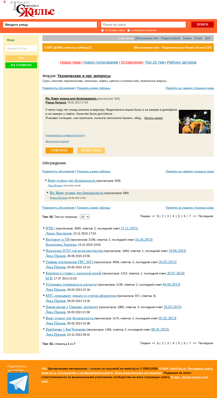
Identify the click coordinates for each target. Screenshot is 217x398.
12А (207, 38)
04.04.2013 (171, 284)
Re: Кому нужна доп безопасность (72, 98)
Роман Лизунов (56, 102)
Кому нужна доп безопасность (72, 180)
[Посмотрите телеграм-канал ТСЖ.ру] (18, 392)
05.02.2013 (167, 318)
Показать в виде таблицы (93, 88)
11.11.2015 (129, 228)
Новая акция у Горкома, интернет (72, 307)
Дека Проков (55, 185)
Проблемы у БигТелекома (66, 329)
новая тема (91, 150)
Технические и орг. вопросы (84, 76)
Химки (187, 38)
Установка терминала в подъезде (71, 284)
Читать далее (153, 118)
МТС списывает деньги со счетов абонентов (81, 295)
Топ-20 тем (154, 62)
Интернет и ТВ (57, 239)
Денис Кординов (59, 233)
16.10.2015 (143, 239)
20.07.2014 (175, 273)
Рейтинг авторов (181, 62)
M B (49, 278)
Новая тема (70, 62)
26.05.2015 (167, 262)
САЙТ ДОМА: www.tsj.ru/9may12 (68, 47)
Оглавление (132, 62)
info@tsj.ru (178, 368)
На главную (21, 65)
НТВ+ (50, 228)
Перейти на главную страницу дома (190, 88)
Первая (145, 216)
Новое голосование (100, 62)
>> (194, 216)
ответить (59, 150)
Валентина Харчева (61, 244)
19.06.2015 (176, 251)
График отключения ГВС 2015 (69, 262)
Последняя (205, 216)
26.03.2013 (172, 307)
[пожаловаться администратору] (65, 135)
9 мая (198, 38)
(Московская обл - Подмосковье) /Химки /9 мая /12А (173, 47)
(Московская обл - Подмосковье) (157, 38)
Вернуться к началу (57, 141)
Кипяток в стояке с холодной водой (73, 273)
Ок (21, 58)
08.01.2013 (159, 329)
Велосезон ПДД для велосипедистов (74, 251)
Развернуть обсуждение (58, 88)
